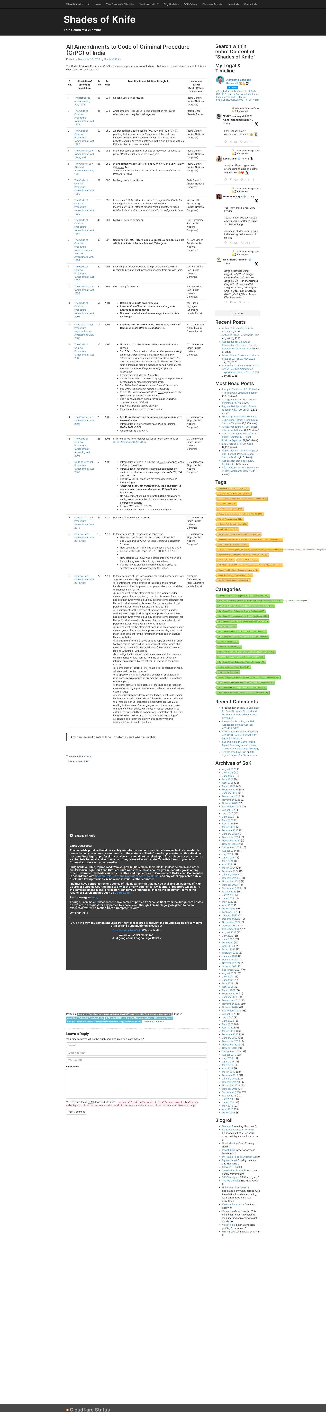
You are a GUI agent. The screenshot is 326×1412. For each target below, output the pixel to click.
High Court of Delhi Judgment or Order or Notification (241, 611)
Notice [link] (163, 461)
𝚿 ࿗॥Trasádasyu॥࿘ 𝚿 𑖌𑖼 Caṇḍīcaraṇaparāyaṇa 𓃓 (238, 118)
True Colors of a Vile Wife (120, 4)
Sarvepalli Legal (231, 1166)
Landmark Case (227, 504)
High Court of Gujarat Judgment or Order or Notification (242, 687)
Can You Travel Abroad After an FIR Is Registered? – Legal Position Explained (239, 437)
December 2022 (231, 918)
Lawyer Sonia (229, 721)
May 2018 (227, 1105)
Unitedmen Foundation (234, 1187)
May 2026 (227, 779)
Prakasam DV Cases (228, 672)
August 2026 (229, 769)
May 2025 (227, 820)
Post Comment (76, 1111)
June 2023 (228, 898)
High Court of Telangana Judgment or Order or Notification (243, 693)
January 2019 (229, 1078)
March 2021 (228, 990)
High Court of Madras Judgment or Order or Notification (242, 631)
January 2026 (230, 792)
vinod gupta (229, 731)
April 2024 (227, 864)
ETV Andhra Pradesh (235, 259)
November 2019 (231, 1044)
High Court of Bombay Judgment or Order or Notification (243, 616)
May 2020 (227, 1024)
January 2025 (230, 833)
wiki (84, 157)
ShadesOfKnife (112, 59)
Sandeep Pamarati (228, 529)
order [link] (161, 392)
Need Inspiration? (148, 4)
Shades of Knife (77, 4)
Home (98, 4)
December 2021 (231, 959)
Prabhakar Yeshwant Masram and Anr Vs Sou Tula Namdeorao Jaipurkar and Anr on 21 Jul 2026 (240, 369)
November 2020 (231, 1003)
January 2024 (230, 874)
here (88, 756)
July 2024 (227, 854)
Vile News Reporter (212, 4)
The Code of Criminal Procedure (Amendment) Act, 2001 (84, 309)
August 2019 (229, 1054)
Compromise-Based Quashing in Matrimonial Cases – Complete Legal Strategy (240, 745)
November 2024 (231, 840)
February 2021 (230, 993)
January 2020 (230, 1037)
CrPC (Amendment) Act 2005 (129, 442)
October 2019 (230, 1047)
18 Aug (245, 158)
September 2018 (231, 1092)
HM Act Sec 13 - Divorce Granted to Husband (238, 570)
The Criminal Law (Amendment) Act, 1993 (84, 290)
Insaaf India (228, 1149)
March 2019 (228, 1071)
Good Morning (230, 1143)
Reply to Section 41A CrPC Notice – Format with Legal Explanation (240, 735)
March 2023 (229, 908)
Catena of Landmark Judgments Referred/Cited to (240, 514)
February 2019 (230, 1075)
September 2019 (231, 1051)
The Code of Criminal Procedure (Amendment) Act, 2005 (84, 351)
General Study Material (229, 647)
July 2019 (227, 1058)
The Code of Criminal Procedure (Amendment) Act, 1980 (84, 137)
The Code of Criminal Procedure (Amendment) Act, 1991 (84, 226)
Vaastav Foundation (233, 1204)
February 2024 (230, 871)
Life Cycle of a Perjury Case (237, 443)
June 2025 (228, 816)
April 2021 (227, 986)
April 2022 (227, 945)
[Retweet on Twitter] (233, 108)
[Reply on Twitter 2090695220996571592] (226, 142)
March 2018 (228, 1112)
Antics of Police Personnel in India (240, 334)
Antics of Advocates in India (237, 328)
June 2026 (228, 775)
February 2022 (230, 952)
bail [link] (151, 684)
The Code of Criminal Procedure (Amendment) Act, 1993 (84, 273)
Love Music (230, 158)
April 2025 (227, 823)
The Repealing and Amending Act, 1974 (82, 101)
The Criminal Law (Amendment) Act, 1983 (84, 154)
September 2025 (231, 806)
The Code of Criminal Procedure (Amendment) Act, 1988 (84, 187)
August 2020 (229, 1013)
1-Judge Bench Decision (230, 509)
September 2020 (231, 1010)
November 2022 (231, 922)
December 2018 (231, 1081)
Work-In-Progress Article (230, 519)
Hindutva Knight (232, 196)
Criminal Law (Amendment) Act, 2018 (84, 579)
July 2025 (227, 813)
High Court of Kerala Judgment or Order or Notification (242, 662)
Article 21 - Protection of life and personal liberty (239, 534)
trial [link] (146, 667)
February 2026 (230, 789)
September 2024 (231, 847)
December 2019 (231, 1041)
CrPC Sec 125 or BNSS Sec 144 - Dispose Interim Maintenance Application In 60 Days (104, 1022)
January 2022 (229, 956)
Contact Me (250, 4)
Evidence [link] (118, 167)
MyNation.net (229, 1160)
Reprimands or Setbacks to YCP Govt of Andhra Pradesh (243, 555)
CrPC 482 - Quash (248, 560)
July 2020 (227, 1017)
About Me (233, 4)
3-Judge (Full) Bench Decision (233, 524)
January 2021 (229, 996)
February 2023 (230, 911)
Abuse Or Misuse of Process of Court (235, 575)
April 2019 (227, 1068)
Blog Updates (171, 4)
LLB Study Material (228, 641)
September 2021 (231, 969)
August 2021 (229, 973)
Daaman (226, 1126)
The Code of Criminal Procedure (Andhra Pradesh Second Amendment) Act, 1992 (84, 250)
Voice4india (228, 1224)
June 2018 (228, 1102)
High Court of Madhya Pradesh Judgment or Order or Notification (246, 682)
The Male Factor (231, 1180)
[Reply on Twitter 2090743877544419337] (226, 243)
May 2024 (227, 860)
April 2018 (227, 1109)
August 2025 (229, 809)
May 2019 (227, 1064)
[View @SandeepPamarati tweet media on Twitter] (256, 134)
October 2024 (230, 843)
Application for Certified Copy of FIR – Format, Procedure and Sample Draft (240, 454)
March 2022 (228, 949)
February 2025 (230, 830)
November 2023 (231, 881)
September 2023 (231, 888)
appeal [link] (136, 674)
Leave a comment (154, 1021)
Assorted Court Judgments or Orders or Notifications (241, 657)
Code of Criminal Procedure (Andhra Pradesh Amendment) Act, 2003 (84, 331)
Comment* (72, 1066)
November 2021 (231, 962)
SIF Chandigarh (230, 1177)
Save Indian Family (232, 1170)
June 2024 (228, 857)
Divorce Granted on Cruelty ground (234, 580)
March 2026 (229, 786)
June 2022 (228, 939)
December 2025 (231, 796)
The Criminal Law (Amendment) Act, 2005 (84, 420)
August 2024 (229, 850)
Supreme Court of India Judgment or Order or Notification (243, 596)
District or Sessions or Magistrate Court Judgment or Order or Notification (249, 677)
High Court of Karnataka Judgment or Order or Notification (243, 621)
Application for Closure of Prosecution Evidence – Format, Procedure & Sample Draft (239, 345)
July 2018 (227, 1098)
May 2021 (227, 983)
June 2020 (228, 1020)
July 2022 (227, 935)
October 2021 (229, 966)
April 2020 (227, 1027)
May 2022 (227, 942)
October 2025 (230, 803)
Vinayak (226, 1211)
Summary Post (226, 560)
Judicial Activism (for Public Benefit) (234, 667)
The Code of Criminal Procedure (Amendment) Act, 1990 (84, 207)
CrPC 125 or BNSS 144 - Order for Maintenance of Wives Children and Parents (139, 1018)
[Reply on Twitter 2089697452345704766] (226, 180)
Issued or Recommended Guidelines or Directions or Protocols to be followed (250, 539)
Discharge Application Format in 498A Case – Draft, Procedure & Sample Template (240, 420)
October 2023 (230, 884)
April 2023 (227, 905)
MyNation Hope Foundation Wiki (240, 1156)
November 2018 (231, 1085)
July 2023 (227, 894)
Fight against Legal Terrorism (238, 1129)
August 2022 (229, 932)
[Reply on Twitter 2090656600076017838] (226, 302)
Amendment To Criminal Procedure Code (85, 1018)
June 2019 (228, 1061)
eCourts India (229, 741)
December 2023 (231, 877)
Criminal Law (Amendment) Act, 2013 (84, 537)
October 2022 (230, 925)
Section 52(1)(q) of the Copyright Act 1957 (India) (127, 876)
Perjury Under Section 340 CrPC (233, 544)
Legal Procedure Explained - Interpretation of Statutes (242, 499)
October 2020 (230, 1007)
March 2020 (229, 1030)
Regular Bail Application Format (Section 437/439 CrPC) (238, 725)
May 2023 (227, 901)
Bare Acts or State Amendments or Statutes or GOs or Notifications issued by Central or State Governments (124, 1014)
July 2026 (227, 772)
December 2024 (231, 837)
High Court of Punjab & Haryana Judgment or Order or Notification (246, 652)
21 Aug (226, 123)
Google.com (122, 892)
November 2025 (231, 799)
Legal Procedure (227, 626)
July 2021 (227, 976)
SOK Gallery (190, 4)
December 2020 (231, 1000)
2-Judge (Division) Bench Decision (234, 493)
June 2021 (228, 979)
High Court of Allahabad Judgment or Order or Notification (243, 636)
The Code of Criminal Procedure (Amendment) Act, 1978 (84, 117)
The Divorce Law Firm (234, 751)
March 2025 (229, 826)
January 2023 (230, 915)
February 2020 (230, 1034)
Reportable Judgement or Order (233, 488)
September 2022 (231, 928)
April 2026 (227, 782)
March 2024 (229, 867)
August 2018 (229, 1095)
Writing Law (228, 1231)
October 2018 (230, 1088)
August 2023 (229, 891)
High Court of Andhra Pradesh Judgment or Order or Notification (246, 606)
